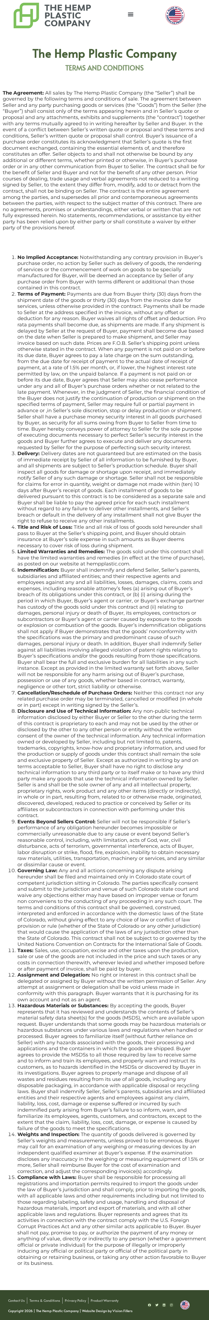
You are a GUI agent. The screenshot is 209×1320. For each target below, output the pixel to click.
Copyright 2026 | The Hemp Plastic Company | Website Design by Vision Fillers (70, 1310)
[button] (130, 14)
